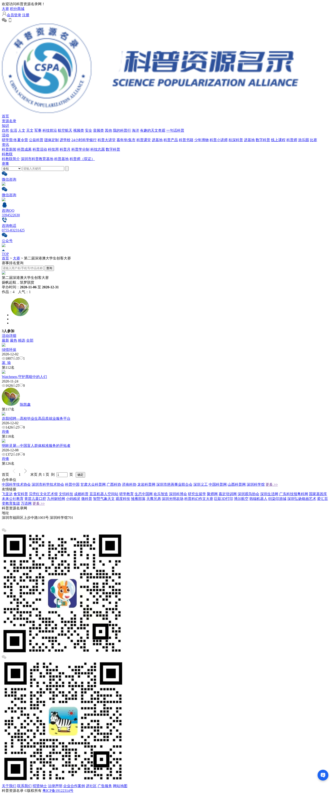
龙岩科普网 (146, 484)
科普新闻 (9, 149)
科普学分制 (80, 149)
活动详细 (9, 336)
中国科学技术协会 (16, 484)
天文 (29, 130)
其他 (108, 130)
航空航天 (65, 130)
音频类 (98, 130)
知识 (5, 126)
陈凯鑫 (25, 404)
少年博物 (201, 140)
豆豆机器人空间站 (103, 494)
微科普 (86, 499)
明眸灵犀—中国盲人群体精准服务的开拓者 (36, 446)
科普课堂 (143, 140)
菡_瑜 (6, 363)
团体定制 (51, 140)
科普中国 (72, 484)
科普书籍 (186, 140)
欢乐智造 (161, 494)
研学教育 (126, 494)
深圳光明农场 (172, 499)
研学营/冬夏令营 (15, 140)
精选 (21, 340)
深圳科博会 (178, 494)
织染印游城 (277, 499)
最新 (5, 340)
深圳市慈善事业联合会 (174, 484)
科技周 (53, 149)
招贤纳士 (40, 786)
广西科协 (114, 484)
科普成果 (24, 149)
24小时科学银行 (84, 140)
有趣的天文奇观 (152, 130)
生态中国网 (144, 494)
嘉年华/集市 (126, 140)
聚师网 (212, 494)
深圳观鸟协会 (248, 494)
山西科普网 (237, 484)
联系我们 (24, 786)
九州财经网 (56, 499)
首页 (5, 116)
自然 (5, 130)
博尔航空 (241, 499)
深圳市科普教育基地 (37, 159)
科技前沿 (49, 130)
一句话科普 (175, 130)
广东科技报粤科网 (293, 494)
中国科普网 (218, 484)
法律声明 (55, 786)
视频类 (78, 130)
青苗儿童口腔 (35, 499)
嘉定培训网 (228, 494)
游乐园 (303, 140)
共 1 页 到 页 (56, 474)
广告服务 (105, 786)
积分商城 (17, 9)
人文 (21, 130)
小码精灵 (73, 499)
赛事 (5, 164)
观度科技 (123, 499)
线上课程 (278, 140)
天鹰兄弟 (153, 499)
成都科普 (81, 494)
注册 (25, 15)
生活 (13, 130)
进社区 (91, 786)
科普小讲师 (219, 140)
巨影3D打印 (223, 499)
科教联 (7, 154)
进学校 (65, 140)
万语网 (26, 503)
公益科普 (36, 140)
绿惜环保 (9, 350)
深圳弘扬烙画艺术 (301, 499)
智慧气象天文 (104, 499)
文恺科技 (66, 494)
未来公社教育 (12, 499)
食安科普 (21, 494)
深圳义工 (200, 484)
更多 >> (272, 484)
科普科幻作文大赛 (198, 499)
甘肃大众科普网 (93, 484)
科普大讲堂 (107, 140)
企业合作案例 (74, 786)
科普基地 (61, 159)
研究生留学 (197, 494)
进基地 (157, 140)
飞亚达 (7, 494)
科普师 (291, 140)
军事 (38, 130)
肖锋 (5, 432)
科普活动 (40, 149)
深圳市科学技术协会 (48, 484)
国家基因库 (318, 494)
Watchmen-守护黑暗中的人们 (24, 377)
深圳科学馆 (256, 484)
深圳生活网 (269, 494)
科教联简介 (11, 159)
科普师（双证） (82, 159)
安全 (88, 130)
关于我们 (9, 786)
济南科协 (129, 484)
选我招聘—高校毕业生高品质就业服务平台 (36, 418)
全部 (29, 340)
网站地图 (120, 786)
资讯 (5, 145)
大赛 (5, 9)
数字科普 (263, 140)
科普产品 (171, 140)
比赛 (313, 140)
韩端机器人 (258, 499)
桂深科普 (236, 140)
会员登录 (14, 15)
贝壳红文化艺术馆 (43, 494)
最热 (13, 340)
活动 (5, 135)
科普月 (65, 149)
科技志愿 (97, 149)
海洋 (135, 130)
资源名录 (9, 121)
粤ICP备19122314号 (57, 791)
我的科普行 (122, 130)
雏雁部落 (138, 499)
